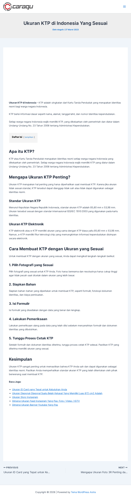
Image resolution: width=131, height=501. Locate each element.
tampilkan (29, 137)
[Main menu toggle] (124, 6)
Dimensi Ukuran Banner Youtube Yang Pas (35, 404)
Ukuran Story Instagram (25, 397)
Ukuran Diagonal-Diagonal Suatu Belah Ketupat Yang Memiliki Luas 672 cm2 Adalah (57, 393)
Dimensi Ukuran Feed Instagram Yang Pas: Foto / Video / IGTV (46, 401)
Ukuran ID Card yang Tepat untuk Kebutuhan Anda (39, 389)
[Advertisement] (65, 77)
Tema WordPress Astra (83, 492)
